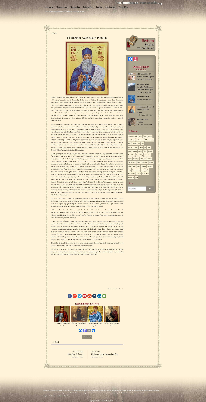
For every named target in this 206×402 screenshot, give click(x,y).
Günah (141, 147)
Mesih (138, 162)
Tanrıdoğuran (136, 170)
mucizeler (144, 162)
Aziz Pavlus (140, 140)
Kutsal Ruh (148, 155)
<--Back (53, 33)
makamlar (136, 159)
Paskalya (143, 166)
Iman (149, 147)
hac (145, 147)
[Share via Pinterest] (84, 298)
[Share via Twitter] (80, 298)
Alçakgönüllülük (132, 136)
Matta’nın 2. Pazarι (75, 354)
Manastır (142, 159)
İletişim (99, 7)
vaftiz (147, 170)
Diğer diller (88, 7)
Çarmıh (139, 174)
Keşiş (140, 151)
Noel (134, 166)
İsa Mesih (131, 177)
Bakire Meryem (149, 140)
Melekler (149, 159)
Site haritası (110, 7)
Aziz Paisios (131, 140)
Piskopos (150, 166)
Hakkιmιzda (61, 7)
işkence (135, 151)
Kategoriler (75, 7)
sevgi (129, 170)
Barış (129, 144)
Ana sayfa (49, 7)
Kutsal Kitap (139, 155)
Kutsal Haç (131, 155)
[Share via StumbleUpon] (89, 298)
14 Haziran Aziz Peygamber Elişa (104, 354)
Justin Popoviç (87, 337)
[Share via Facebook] (70, 298)
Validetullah (131, 174)
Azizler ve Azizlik (143, 96)
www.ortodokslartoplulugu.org (79, 390)
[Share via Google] (75, 298)
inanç (129, 151)
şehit (136, 177)
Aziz (140, 136)
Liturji (130, 159)
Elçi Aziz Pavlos (133, 147)
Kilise (144, 151)
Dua (139, 144)
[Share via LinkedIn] (99, 298)
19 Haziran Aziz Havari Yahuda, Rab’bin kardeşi (145, 109)
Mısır (129, 166)
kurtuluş (150, 151)
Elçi (143, 144)
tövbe (142, 170)
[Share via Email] (104, 298)
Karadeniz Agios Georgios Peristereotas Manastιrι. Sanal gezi (145, 87)
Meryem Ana (131, 162)
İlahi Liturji (145, 174)
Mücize (151, 162)
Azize (144, 136)
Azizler (150, 136)
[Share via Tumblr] (94, 298)
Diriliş (134, 144)
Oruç (138, 166)
